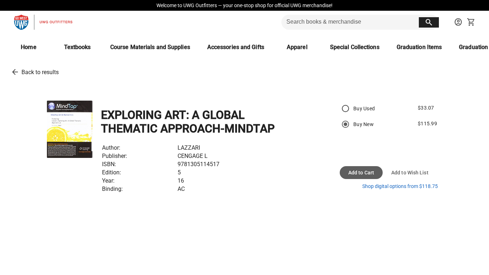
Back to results (40, 72)
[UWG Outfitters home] (43, 22)
